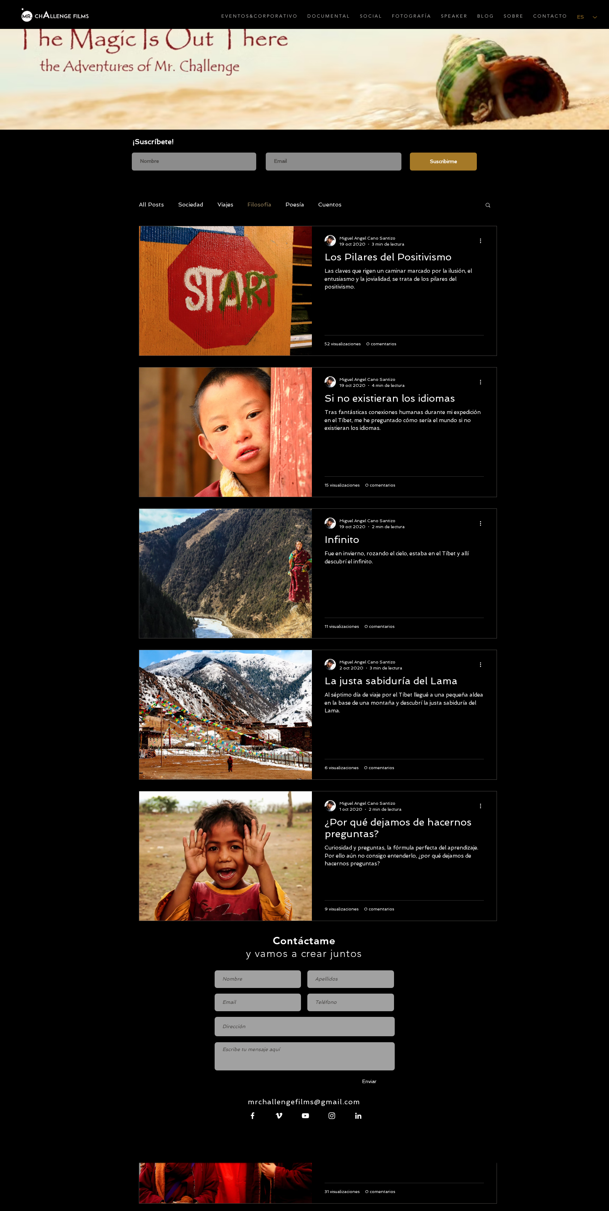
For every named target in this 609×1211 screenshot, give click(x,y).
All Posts (151, 204)
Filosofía (259, 204)
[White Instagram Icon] (331, 1115)
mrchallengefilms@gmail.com (304, 1102)
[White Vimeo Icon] (279, 1115)
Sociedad (190, 204)
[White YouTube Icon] (305, 1115)
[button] (488, 205)
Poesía (294, 204)
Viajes (225, 204)
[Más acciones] (483, 240)
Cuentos (330, 204)
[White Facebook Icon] (252, 1115)
